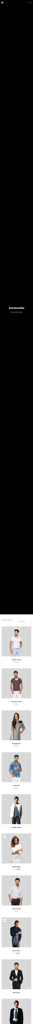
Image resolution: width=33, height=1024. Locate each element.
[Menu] (30, 2)
